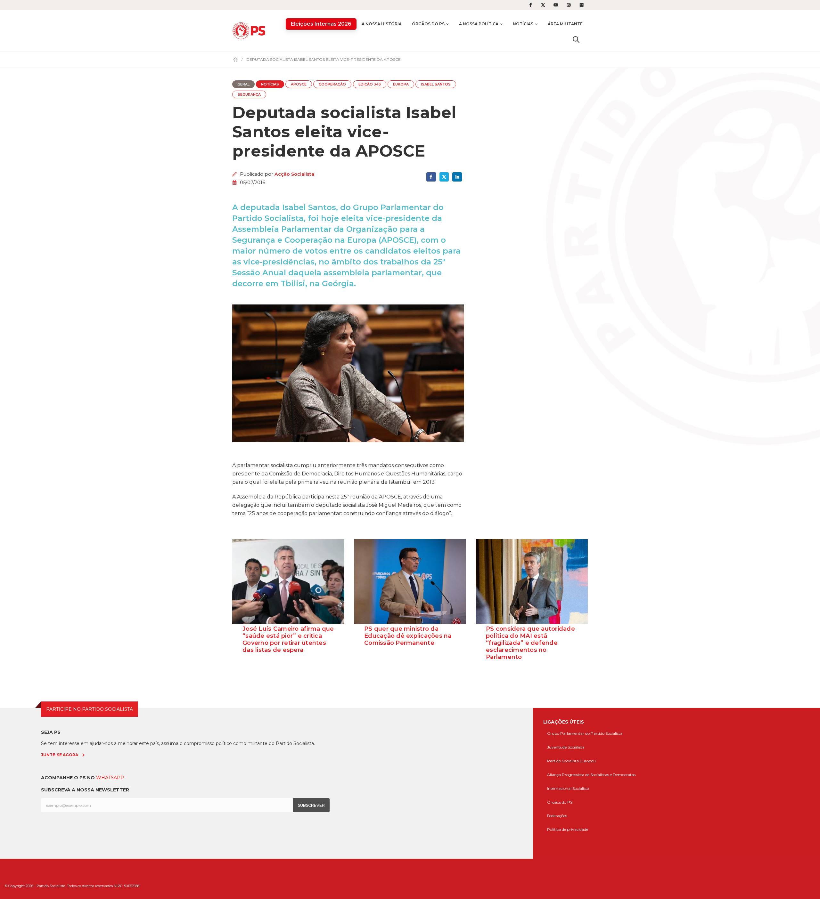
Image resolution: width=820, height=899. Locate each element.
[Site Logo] (250, 30)
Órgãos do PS (428, 23)
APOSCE (299, 84)
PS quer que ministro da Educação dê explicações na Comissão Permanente (408, 635)
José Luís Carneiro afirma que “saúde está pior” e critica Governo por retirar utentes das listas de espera (288, 639)
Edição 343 (369, 84)
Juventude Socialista (566, 747)
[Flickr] (582, 5)
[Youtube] (556, 5)
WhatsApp (110, 778)
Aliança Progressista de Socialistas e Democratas (591, 774)
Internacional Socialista (568, 788)
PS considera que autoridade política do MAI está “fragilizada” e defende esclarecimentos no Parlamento (530, 642)
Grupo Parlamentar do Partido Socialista (584, 733)
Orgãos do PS (559, 802)
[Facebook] (530, 5)
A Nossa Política (478, 23)
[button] (576, 39)
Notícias (523, 23)
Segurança (249, 95)
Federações (557, 815)
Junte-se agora (59, 754)
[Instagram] (569, 5)
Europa (401, 84)
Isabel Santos (436, 84)
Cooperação (332, 84)
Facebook (431, 177)
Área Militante (565, 23)
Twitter (444, 177)
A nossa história (382, 23)
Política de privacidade (567, 829)
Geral (243, 84)
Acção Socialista (294, 174)
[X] (543, 5)
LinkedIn (457, 177)
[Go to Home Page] (235, 59)
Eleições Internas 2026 (321, 24)
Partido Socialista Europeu (571, 760)
